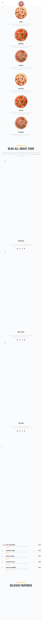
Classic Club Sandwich (11, 567)
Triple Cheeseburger (10, 545)
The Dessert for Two (10, 562)
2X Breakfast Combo (10, 550)
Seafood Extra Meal (10, 556)
